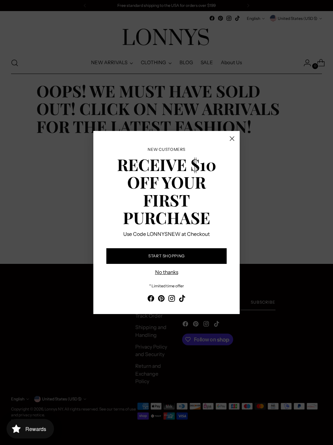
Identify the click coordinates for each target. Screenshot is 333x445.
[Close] (232, 139)
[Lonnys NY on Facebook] (151, 299)
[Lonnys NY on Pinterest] (161, 299)
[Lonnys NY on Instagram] (172, 299)
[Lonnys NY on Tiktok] (182, 299)
